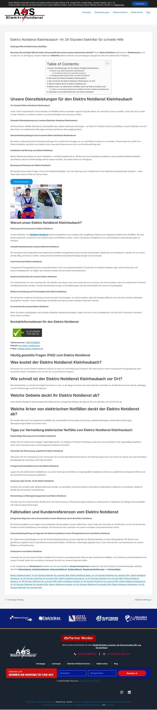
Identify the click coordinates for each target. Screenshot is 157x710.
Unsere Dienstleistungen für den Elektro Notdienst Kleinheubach (73, 68)
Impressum (84, 681)
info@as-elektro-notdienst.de (30, 348)
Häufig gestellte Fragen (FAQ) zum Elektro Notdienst (71, 75)
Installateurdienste (40, 569)
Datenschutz (95, 681)
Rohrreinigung (24, 569)
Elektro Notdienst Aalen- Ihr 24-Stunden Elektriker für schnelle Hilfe (100, 575)
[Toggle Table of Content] (106, 63)
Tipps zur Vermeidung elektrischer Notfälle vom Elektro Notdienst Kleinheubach (80, 89)
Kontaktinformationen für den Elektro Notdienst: (70, 73)
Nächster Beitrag (143, 600)
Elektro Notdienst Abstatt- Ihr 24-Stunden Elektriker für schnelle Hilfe (88, 581)
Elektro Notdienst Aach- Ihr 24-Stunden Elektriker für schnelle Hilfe (39, 575)
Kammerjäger (114, 569)
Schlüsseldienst (75, 569)
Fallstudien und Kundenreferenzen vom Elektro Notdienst (71, 92)
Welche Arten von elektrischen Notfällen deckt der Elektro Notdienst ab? (77, 87)
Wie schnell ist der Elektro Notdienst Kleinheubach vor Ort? (72, 81)
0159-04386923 (33, 342)
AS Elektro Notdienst (39, 234)
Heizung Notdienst (58, 569)
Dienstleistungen (102, 12)
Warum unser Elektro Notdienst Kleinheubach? (68, 71)
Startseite (86, 12)
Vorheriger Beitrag (14, 600)
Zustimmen (139, 4)
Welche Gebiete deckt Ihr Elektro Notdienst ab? (67, 84)
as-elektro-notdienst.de (29, 345)
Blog (148, 12)
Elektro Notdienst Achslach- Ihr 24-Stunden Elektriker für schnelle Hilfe (80, 584)
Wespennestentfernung (93, 569)
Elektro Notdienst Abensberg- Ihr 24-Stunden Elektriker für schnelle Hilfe (91, 578)
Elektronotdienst (120, 12)
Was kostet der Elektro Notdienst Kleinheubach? (68, 78)
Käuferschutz (137, 12)
